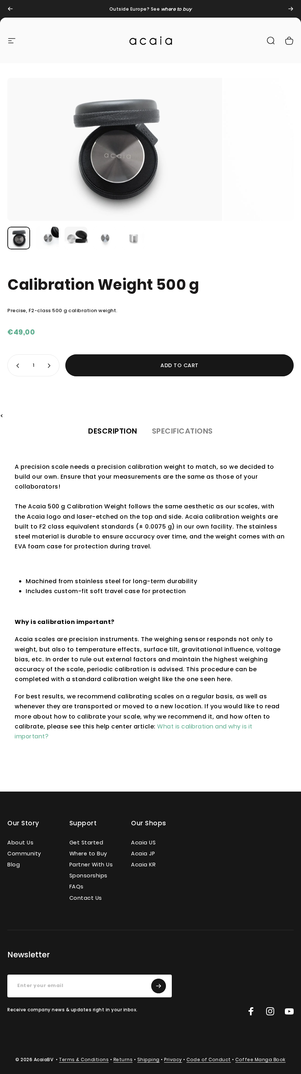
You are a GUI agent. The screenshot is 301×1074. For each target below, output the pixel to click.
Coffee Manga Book (260, 1059)
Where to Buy (88, 853)
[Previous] (10, 9)
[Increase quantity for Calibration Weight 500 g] (50, 365)
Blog (13, 864)
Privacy (173, 1059)
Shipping (148, 1059)
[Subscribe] (158, 986)
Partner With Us (91, 864)
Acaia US (143, 842)
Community (24, 853)
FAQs (76, 886)
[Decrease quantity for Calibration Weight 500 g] (16, 365)
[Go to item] (18, 238)
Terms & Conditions (84, 1059)
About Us (20, 842)
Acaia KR (143, 864)
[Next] (291, 9)
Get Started (86, 842)
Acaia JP (143, 853)
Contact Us (85, 898)
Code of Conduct (208, 1059)
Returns (123, 1059)
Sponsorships (88, 875)
